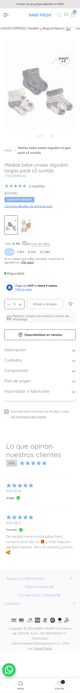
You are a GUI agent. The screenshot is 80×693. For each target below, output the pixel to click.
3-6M (20, 252)
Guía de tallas (40, 244)
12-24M (45, 252)
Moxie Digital (43, 648)
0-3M (9, 252)
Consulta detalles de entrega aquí (28, 206)
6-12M (32, 252)
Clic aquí (27, 262)
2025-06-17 (13, 523)
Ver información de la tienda (28, 416)
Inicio (8, 150)
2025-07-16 (13, 491)
